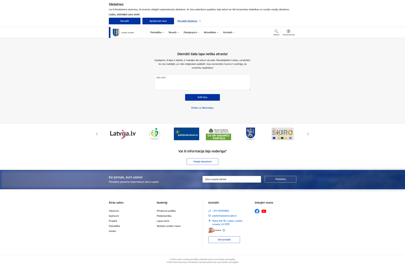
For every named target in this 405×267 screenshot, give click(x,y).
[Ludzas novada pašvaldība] (123, 32)
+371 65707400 (220, 210)
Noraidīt (124, 20)
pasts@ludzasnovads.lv (224, 215)
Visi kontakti (224, 239)
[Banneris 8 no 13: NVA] (218, 133)
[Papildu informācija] (224, 230)
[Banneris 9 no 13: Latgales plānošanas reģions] (250, 133)
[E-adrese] (214, 230)
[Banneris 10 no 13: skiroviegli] (282, 133)
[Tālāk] (308, 134)
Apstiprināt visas (158, 20)
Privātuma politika (166, 210)
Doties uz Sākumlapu (202, 107)
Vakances (114, 210)
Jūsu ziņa (160, 77)
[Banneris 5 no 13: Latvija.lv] (122, 133)
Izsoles (112, 231)
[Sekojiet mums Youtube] (264, 211)
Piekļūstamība (164, 215)
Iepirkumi (114, 215)
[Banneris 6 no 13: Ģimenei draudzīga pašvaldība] (154, 133)
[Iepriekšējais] (96, 134)
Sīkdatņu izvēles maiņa (169, 225)
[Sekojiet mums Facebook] (257, 211)
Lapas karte (163, 220)
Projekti (113, 220)
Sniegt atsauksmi (202, 161)
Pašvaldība (114, 225)
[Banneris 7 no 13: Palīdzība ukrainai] (186, 133)
